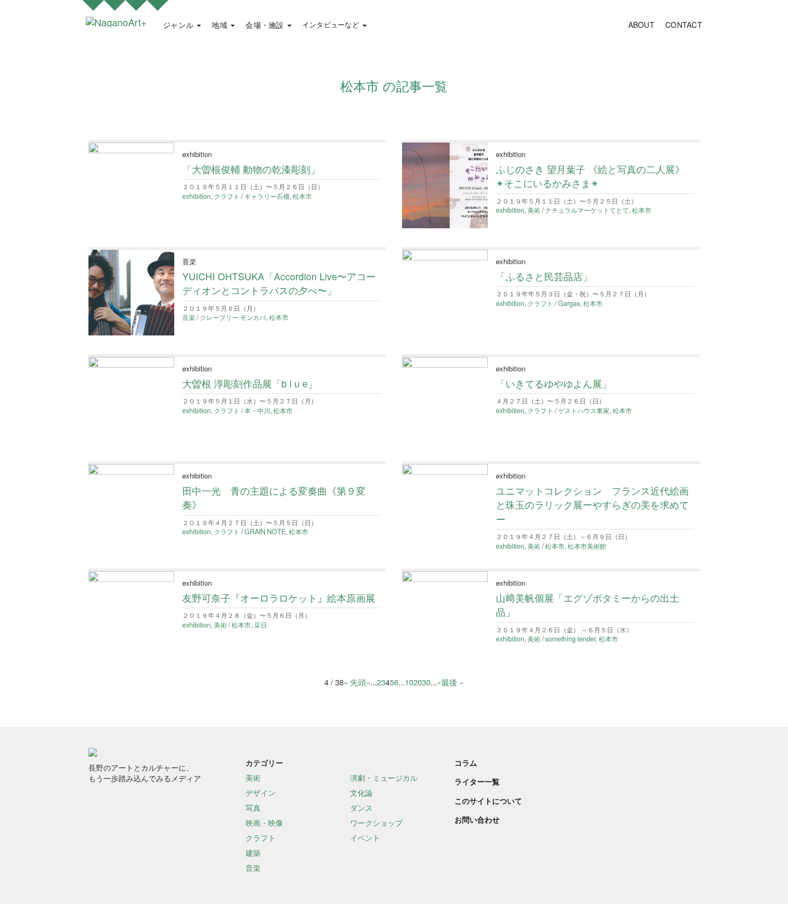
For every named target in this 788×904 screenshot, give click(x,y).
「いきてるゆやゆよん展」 (554, 383)
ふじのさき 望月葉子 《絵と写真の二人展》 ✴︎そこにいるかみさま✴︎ (590, 176)
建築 (253, 852)
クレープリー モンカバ (233, 317)
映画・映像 (264, 822)
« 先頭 (355, 682)
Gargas (569, 303)
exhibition (196, 196)
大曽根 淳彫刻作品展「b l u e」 (249, 383)
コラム (466, 762)
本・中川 (257, 410)
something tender (570, 639)
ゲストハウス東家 (583, 410)
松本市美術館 (587, 546)
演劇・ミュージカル (384, 777)
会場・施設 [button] (266, 24)
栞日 (260, 625)
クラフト (227, 196)
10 (409, 682)
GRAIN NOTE (265, 531)
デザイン (261, 792)
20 (417, 682)
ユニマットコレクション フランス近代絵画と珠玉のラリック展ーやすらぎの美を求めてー (592, 505)
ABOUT (641, 24)
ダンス (361, 807)
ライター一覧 (477, 781)
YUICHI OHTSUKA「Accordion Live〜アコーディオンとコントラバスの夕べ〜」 (279, 283)
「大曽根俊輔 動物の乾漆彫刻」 (251, 169)
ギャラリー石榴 (266, 196)
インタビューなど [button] (331, 24)
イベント (365, 837)
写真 (253, 807)
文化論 (361, 792)
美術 (533, 210)
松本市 (302, 196)
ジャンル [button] (179, 24)
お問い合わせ (477, 819)
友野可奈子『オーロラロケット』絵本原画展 (278, 597)
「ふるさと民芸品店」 (544, 276)
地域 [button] (220, 24)
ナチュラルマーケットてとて (587, 210)
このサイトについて (488, 800)
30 (426, 682)
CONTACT (683, 24)
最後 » (452, 682)
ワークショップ (376, 822)
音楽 (188, 317)
